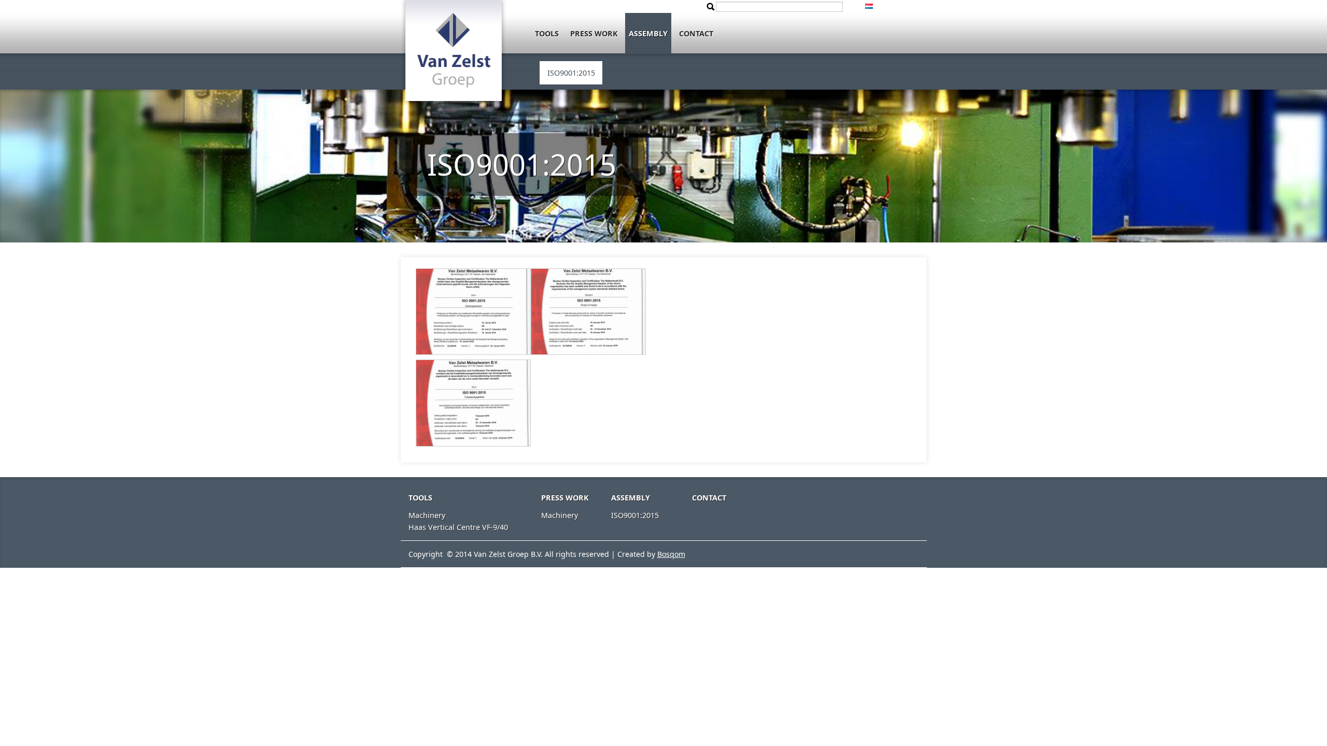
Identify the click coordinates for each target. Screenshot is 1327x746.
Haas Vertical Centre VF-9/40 (458, 527)
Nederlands (873, 6)
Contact (696, 33)
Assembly (648, 33)
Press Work (594, 33)
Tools (547, 33)
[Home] (453, 65)
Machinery (426, 515)
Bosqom (671, 554)
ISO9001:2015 (571, 73)
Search (710, 7)
